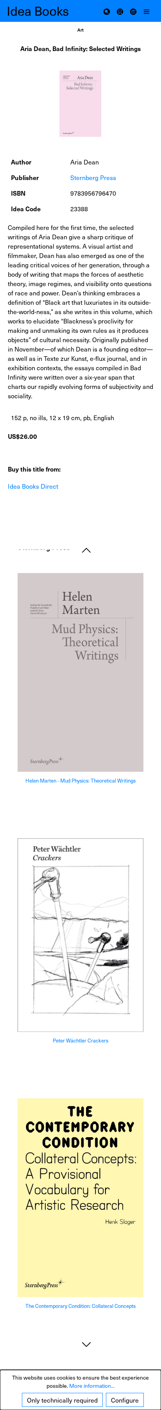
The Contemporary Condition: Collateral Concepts (80, 1306)
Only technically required (62, 1400)
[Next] (86, 1344)
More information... (91, 1386)
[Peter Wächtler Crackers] (80, 935)
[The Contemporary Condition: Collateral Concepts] (80, 1197)
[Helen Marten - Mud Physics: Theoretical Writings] (80, 672)
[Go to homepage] (44, 11)
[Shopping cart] (120, 11)
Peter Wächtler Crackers (80, 1040)
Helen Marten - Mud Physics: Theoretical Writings (80, 781)
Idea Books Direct (33, 486)
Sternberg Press (93, 177)
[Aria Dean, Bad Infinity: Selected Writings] (80, 104)
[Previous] (86, 549)
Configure (125, 1400)
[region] (80, 104)
